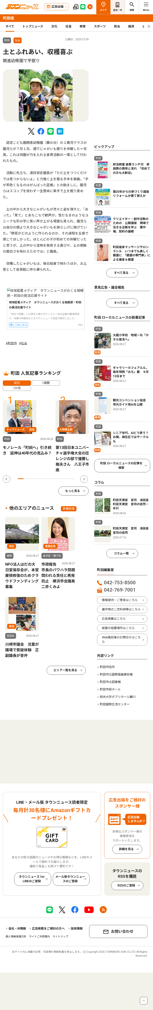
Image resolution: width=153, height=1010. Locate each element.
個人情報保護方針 (16, 936)
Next (84, 479)
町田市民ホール (110, 689)
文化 (54, 26)
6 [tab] (49, 478)
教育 (83, 26)
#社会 (23, 343)
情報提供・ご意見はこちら (120, 600)
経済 (131, 26)
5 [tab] (43, 478)
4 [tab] (38, 478)
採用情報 (77, 928)
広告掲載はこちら (114, 618)
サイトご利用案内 (39, 936)
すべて (10, 26)
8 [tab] (61, 478)
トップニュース (32, 26)
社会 (68, 26)
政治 (117, 26)
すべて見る (121, 273)
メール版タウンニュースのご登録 (70, 879)
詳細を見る (126, 849)
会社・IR (117, 10)
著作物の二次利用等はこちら (121, 609)
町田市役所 (107, 667)
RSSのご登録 (126, 885)
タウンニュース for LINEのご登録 (32, 879)
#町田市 (11, 343)
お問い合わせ (122, 931)
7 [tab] (55, 478)
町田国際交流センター (115, 704)
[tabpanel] (46, 95)
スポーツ (100, 26)
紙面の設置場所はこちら (118, 628)
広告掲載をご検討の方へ (48, 928)
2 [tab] (26, 478)
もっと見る (72, 491)
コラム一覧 (121, 553)
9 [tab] (67, 478)
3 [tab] (32, 478)
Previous (6, 479)
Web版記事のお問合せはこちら (121, 640)
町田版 (8, 18)
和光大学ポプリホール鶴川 (118, 697)
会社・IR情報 (17, 928)
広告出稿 (57, 6)
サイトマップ (60, 936)
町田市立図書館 (110, 682)
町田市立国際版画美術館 (116, 674)
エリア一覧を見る (65, 670)
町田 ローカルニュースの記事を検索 (121, 466)
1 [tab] (21, 478)
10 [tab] (72, 478)
